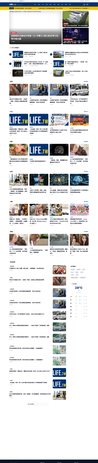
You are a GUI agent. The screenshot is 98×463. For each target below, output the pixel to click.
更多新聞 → (86, 81)
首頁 (35, 4)
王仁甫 (81, 272)
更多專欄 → (86, 231)
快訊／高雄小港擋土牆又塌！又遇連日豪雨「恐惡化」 (58, 8)
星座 (70, 4)
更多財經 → (86, 171)
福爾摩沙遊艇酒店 (74, 277)
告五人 (84, 269)
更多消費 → (86, 201)
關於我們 (82, 1)
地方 (62, 4)
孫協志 (77, 272)
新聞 (39, 4)
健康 (47, 4)
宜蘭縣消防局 (82, 277)
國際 (66, 4)
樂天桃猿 (73, 269)
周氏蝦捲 (78, 269)
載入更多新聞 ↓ (31, 404)
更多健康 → (86, 141)
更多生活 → (86, 111)
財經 (51, 4)
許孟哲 (72, 274)
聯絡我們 (87, 1)
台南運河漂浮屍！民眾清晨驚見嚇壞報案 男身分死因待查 (28, 8)
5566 (77, 274)
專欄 (58, 4)
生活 (43, 4)
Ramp (72, 272)
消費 (54, 4)
